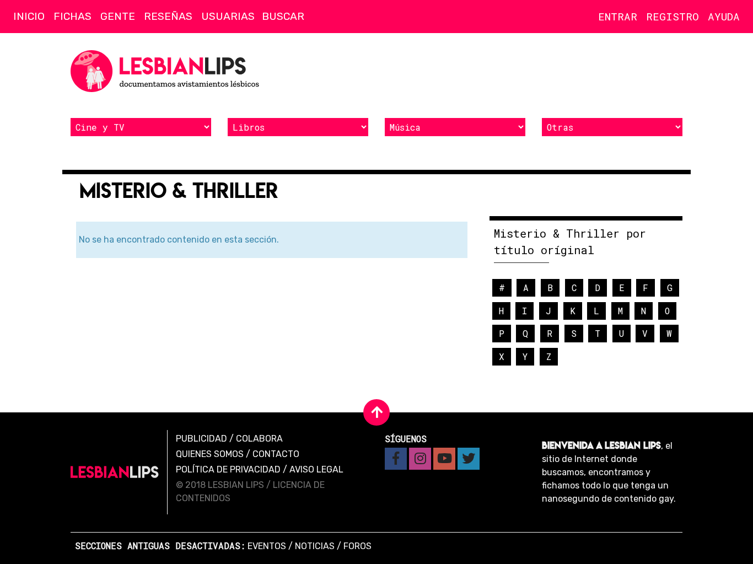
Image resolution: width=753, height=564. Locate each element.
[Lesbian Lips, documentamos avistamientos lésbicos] (167, 71)
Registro (672, 16)
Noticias (315, 546)
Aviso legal (316, 469)
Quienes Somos (210, 454)
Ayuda (724, 16)
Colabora (259, 438)
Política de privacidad (228, 469)
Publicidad (201, 438)
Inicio (29, 16)
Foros (357, 546)
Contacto (275, 454)
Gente (117, 16)
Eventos (267, 546)
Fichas (72, 16)
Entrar (617, 16)
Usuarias (228, 16)
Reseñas (168, 16)
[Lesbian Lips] (115, 472)
